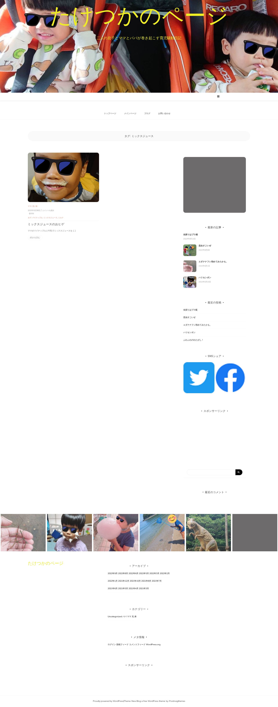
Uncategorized (115, 616)
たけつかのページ (139, 15)
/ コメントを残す (47, 210)
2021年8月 (146, 581)
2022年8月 (123, 573)
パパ (124, 616)
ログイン (112, 644)
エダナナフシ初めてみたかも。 (213, 261)
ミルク (60, 218)
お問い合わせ (164, 113)
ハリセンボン (205, 277)
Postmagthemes (177, 701)
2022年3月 (154, 573)
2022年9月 (113, 573)
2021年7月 (157, 581)
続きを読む (35, 237)
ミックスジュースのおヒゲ (46, 224)
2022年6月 (133, 573)
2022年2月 (165, 573)
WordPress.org (153, 644)
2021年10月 (135, 581)
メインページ (130, 113)
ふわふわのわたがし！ (193, 340)
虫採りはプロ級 (190, 234)
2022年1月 (113, 581)
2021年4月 (133, 588)
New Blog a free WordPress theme (148, 701)
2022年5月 (144, 573)
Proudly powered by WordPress (108, 701)
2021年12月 (123, 581)
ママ (29, 206)
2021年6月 (113, 588)
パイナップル (37, 218)
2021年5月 (123, 588)
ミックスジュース (50, 218)
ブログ (147, 113)
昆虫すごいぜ (205, 245)
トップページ (110, 113)
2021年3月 (144, 588)
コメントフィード (137, 644)
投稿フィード (122, 644)
